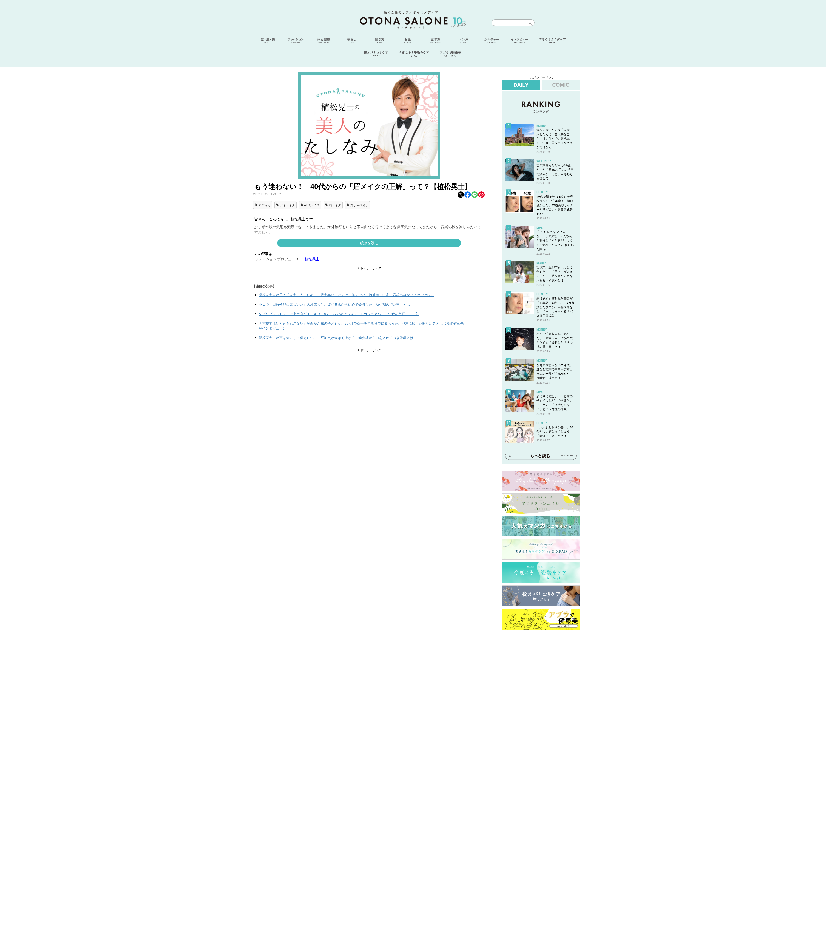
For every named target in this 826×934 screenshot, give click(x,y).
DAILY (521, 85)
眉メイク (335, 205)
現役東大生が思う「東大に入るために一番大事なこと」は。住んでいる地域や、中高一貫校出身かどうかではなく (346, 295)
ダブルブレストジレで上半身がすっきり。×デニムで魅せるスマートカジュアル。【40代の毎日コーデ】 (339, 314)
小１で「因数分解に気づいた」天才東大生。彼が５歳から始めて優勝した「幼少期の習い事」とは (334, 304)
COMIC (560, 85)
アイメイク (287, 205)
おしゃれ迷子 (359, 205)
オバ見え (265, 205)
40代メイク (312, 205)
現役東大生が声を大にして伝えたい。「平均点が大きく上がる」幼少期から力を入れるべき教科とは (336, 338)
